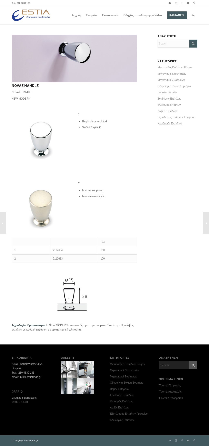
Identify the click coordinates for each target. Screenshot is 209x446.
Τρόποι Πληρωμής (170, 385)
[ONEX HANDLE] (3, 223)
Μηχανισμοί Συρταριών (171, 79)
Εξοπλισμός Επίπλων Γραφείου (176, 117)
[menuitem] (76, 15)
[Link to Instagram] (176, 3)
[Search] (193, 15)
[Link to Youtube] (188, 3)
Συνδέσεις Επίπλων (169, 98)
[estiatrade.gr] (31, 15)
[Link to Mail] (170, 3)
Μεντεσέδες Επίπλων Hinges (175, 67)
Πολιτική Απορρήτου (171, 397)
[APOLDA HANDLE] (206, 223)
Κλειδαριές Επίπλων (170, 123)
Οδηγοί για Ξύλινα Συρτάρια (174, 86)
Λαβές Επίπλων (167, 111)
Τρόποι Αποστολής (170, 391)
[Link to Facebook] (182, 3)
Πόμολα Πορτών (167, 92)
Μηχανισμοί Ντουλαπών (172, 73)
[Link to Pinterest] (194, 3)
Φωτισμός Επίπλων (169, 104)
